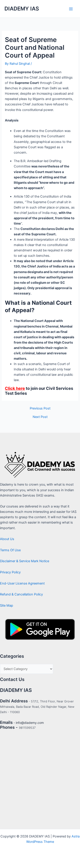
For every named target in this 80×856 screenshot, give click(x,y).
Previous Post (40, 408)
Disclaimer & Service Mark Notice (24, 561)
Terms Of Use (10, 550)
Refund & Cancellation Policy (21, 594)
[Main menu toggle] (71, 9)
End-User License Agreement (22, 583)
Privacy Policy (10, 572)
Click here (15, 388)
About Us (7, 539)
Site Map (6, 605)
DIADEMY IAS (21, 8)
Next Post (40, 417)
